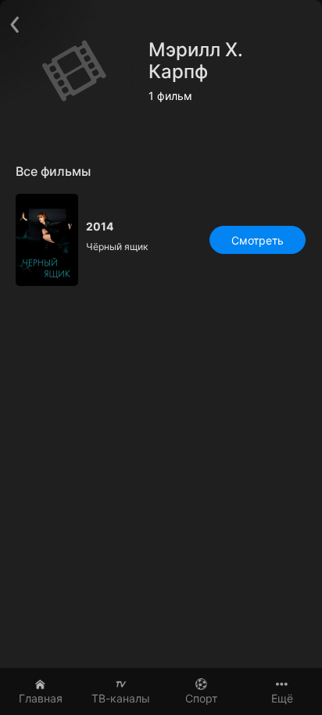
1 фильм (170, 96)
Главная (41, 698)
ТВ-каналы (120, 698)
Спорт (201, 698)
